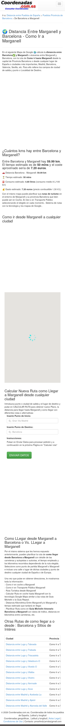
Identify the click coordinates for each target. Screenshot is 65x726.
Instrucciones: (14, 438)
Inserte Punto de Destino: (20, 426)
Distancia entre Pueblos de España (23, 15)
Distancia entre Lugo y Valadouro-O (23, 660)
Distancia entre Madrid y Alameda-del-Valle (26, 705)
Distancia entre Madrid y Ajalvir (21, 700)
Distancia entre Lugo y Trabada (21, 649)
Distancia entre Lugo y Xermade (21, 683)
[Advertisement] (32, 110)
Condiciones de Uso (13, 721)
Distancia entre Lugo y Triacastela (22, 655)
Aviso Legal (54, 718)
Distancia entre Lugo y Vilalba (20, 672)
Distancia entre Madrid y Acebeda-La (23, 694)
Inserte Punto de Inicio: (19, 415)
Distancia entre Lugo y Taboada (21, 644)
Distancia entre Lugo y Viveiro (20, 677)
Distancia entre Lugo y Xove (19, 688)
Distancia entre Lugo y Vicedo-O (21, 666)
